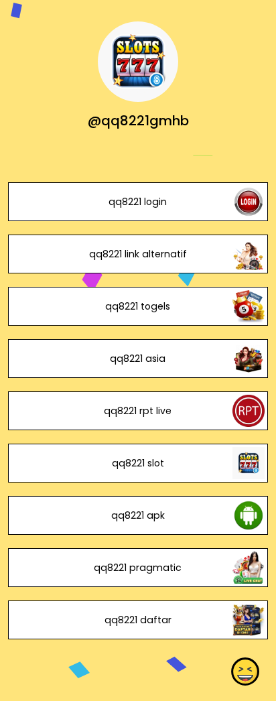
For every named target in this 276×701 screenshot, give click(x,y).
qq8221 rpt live (137, 411)
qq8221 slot (138, 463)
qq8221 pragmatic (138, 567)
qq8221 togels (137, 306)
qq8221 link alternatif (138, 254)
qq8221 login (138, 201)
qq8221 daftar (138, 620)
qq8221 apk (138, 515)
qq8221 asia (137, 358)
